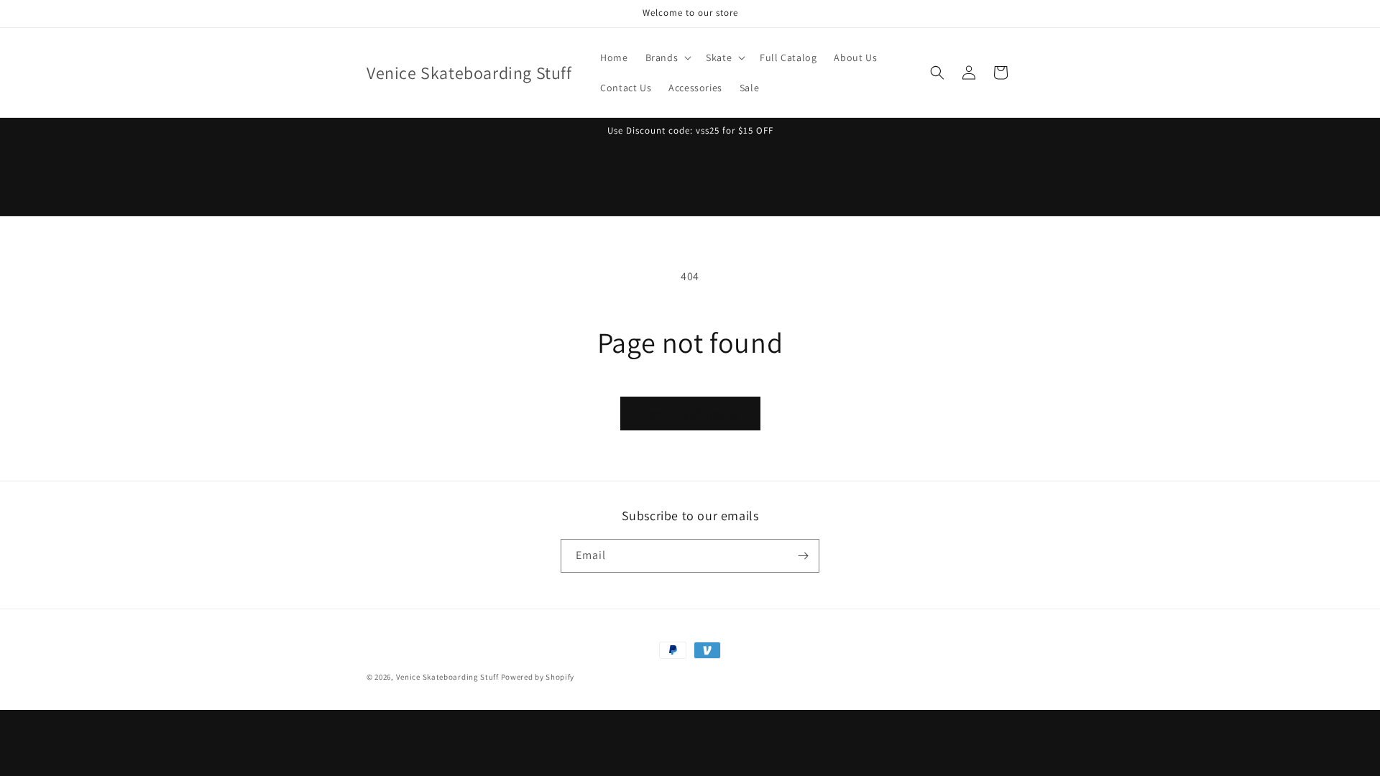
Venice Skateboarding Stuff (447, 677)
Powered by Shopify (538, 677)
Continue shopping (690, 413)
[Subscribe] (803, 556)
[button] (667, 57)
